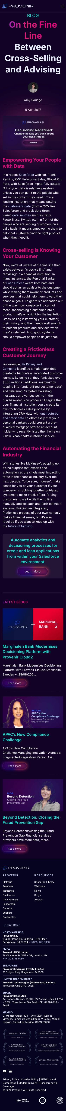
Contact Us (9, 917)
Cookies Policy (29, 1079)
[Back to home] (17, 6)
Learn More (33, 571)
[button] (62, 6)
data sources (21, 215)
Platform (7, 882)
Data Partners (10, 899)
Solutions (8, 886)
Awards (38, 899)
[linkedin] (10, 1071)
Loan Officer (15, 283)
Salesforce (26, 175)
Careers (7, 908)
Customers (9, 895)
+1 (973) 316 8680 (39, 942)
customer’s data (19, 206)
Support (7, 912)
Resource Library (44, 882)
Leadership (9, 903)
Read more (14, 682)
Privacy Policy (11, 1079)
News (37, 890)
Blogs (37, 895)
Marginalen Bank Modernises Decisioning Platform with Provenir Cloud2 (30, 651)
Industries (8, 890)
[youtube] (4, 1071)
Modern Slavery (28, 1082)
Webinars (39, 886)
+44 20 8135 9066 (13, 958)
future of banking (20, 526)
